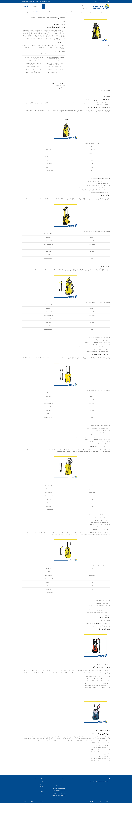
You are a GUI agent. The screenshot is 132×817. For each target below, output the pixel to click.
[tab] (108, 90)
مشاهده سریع (108, 696)
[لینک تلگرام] (51, 88)
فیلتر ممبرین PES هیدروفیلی (59, 793)
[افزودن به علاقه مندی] (108, 691)
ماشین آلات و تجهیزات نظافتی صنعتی (54, 17)
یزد (42, 791)
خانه (64, 17)
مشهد (41, 788)
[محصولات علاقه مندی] (30, 6)
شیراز (41, 784)
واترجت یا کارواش (41, 17)
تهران (41, 781)
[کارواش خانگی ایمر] (96, 645)
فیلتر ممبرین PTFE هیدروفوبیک (58, 790)
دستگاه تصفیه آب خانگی (60, 785)
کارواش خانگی (34, 17)
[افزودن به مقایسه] (108, 661)
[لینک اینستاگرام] (89, 1)
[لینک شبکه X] (91, 1)
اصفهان (41, 786)
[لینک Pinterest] (86, 1)
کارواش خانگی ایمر (103, 664)
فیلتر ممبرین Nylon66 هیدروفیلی (58, 795)
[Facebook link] (93, 1)
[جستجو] (43, 6)
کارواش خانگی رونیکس (102, 730)
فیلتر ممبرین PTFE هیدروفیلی (59, 788)
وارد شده (97, 626)
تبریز (42, 793)
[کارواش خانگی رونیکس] (96, 711)
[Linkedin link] (53, 88)
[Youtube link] (88, 1)
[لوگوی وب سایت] (101, 6)
